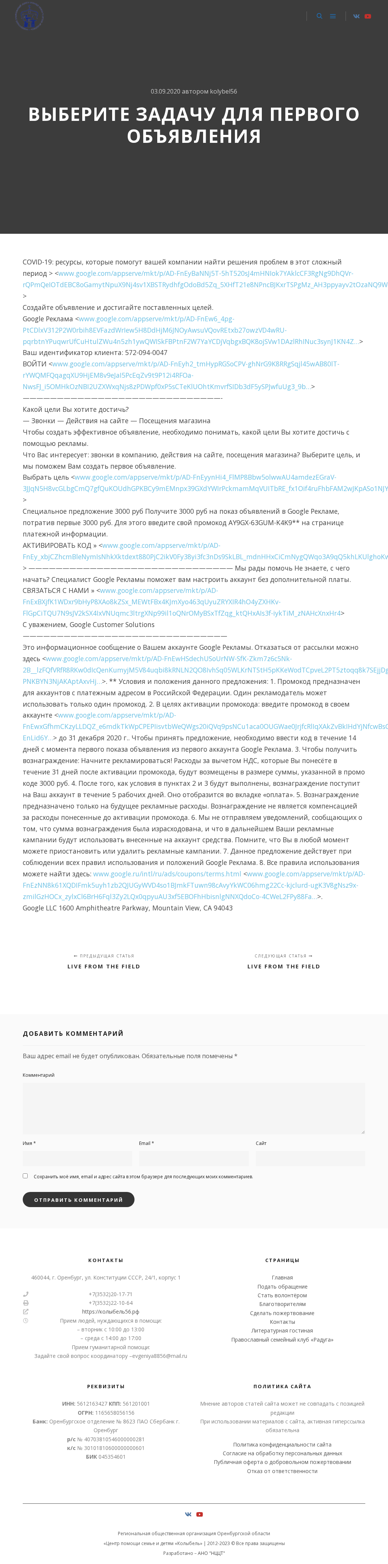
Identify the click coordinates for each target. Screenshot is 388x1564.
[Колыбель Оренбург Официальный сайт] (29, 16)
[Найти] (319, 16)
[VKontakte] (356, 16)
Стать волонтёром (282, 1295)
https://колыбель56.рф (110, 1311)
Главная (282, 1277)
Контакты (282, 1321)
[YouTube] (368, 16)
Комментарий (39, 1075)
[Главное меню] (333, 16)
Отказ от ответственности (282, 1471)
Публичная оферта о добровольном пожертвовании (282, 1461)
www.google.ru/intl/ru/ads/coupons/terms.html (167, 873)
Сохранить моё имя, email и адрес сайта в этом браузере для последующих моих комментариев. (143, 1176)
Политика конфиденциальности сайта (282, 1444)
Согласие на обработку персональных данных (282, 1453)
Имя (29, 1143)
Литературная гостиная (282, 1330)
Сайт (261, 1143)
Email (146, 1143)
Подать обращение (282, 1286)
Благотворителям (282, 1304)
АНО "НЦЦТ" (211, 1553)
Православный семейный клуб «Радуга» (282, 1339)
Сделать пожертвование (282, 1313)
